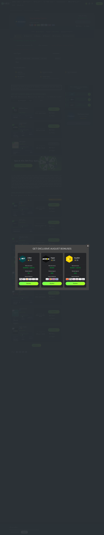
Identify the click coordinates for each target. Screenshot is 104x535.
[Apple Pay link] (20, 279)
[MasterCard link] (50, 279)
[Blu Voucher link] (73, 279)
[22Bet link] (22, 259)
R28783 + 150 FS (28, 268)
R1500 (52, 268)
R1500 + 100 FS (75, 268)
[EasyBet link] (69, 259)
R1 (29, 273)
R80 (52, 273)
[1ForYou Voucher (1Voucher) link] (67, 279)
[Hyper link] (46, 259)
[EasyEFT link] (76, 279)
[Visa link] (56, 279)
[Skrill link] (53, 279)
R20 (75, 273)
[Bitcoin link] (27, 279)
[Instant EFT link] (47, 279)
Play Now (28, 283)
